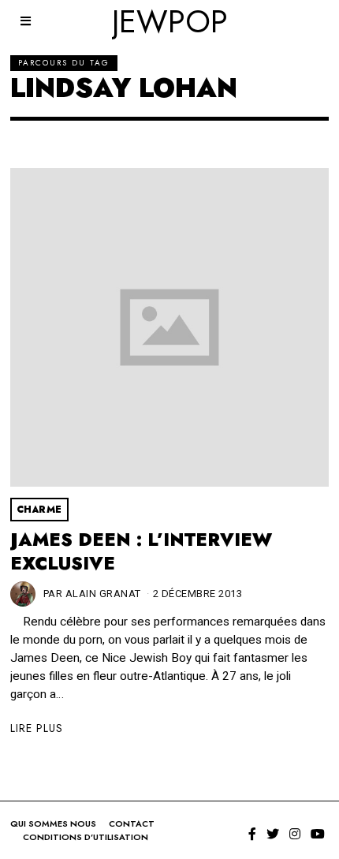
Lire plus (36, 728)
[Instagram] (294, 833)
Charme (39, 509)
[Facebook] (252, 833)
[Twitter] (273, 833)
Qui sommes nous (53, 823)
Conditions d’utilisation (85, 837)
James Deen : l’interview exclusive (141, 552)
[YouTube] (318, 833)
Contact (132, 823)
